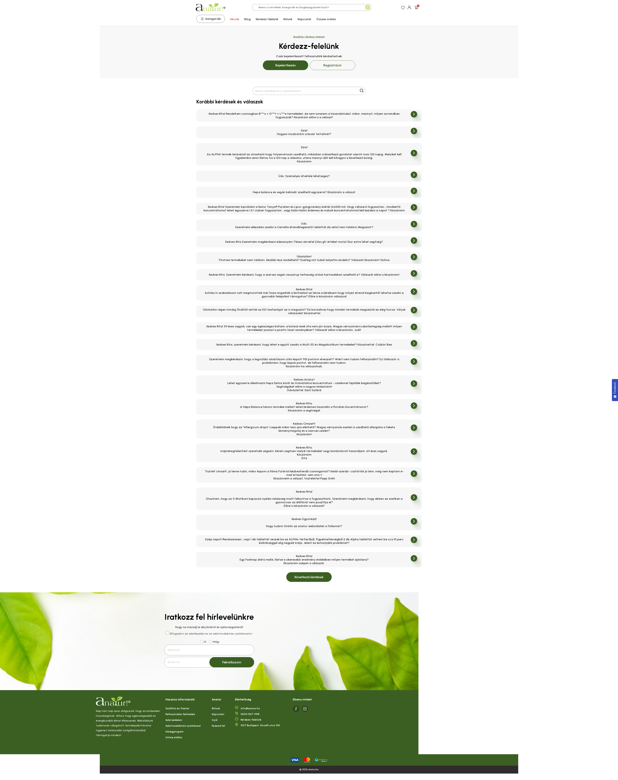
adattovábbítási (223, 633)
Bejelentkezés (285, 65)
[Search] (367, 7)
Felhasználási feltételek (180, 714)
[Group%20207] (296, 709)
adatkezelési (197, 633)
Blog (247, 19)
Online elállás (173, 737)
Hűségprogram (174, 731)
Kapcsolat (304, 19)
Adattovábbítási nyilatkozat (183, 725)
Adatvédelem (173, 720)
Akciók (234, 19)
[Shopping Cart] (416, 7)
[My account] (409, 7)
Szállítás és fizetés (177, 708)
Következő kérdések (309, 577)
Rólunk (287, 19)
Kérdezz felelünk (267, 19)
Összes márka (326, 19)
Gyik (214, 720)
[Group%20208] (305, 709)
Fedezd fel (218, 725)
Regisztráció (332, 65)
